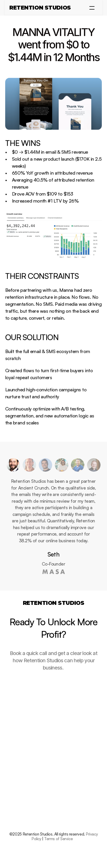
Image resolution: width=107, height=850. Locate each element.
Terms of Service (58, 838)
